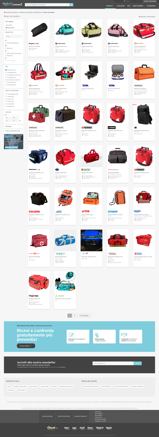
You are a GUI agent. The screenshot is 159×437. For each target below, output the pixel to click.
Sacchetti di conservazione (20, 386)
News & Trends (138, 6)
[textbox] (47, 4)
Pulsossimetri (11, 390)
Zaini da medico (45, 386)
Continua (84, 315)
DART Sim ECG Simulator (14, 53)
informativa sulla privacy (54, 367)
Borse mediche (34, 386)
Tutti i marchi (98, 411)
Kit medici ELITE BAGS (137, 386)
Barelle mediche (22, 390)
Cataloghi (121, 6)
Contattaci (39, 22)
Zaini (9, 386)
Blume (10, 48)
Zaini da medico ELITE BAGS (121, 386)
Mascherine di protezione (66, 386)
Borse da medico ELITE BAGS (90, 386)
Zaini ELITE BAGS (106, 386)
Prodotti (109, 6)
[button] (13, 32)
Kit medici (54, 386)
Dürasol (10, 55)
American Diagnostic (13, 43)
